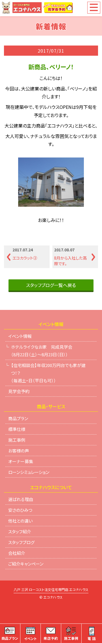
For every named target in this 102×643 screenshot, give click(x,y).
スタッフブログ (21, 542)
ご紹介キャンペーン (25, 564)
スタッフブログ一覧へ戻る (51, 285)
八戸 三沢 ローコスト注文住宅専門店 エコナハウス (51, 590)
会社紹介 (16, 553)
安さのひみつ (20, 510)
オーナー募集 (20, 461)
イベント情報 (20, 336)
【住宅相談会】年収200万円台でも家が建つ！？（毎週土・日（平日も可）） (48, 372)
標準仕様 (16, 429)
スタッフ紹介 (19, 531)
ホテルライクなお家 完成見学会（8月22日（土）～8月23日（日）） (41, 350)
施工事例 (16, 440)
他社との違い (20, 521)
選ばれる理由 (20, 499)
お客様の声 (18, 451)
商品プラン (18, 418)
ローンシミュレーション (28, 472)
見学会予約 (18, 391)
